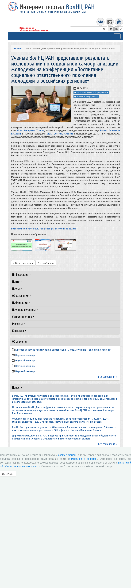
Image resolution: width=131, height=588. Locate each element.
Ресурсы (17, 324)
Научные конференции (87, 96)
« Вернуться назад (23, 263)
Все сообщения (46, 263)
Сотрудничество (22, 317)
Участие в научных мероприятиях (92, 92)
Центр (16, 281)
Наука (16, 288)
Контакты (18, 331)
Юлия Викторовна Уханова (30, 130)
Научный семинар (25, 365)
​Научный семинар (25, 355)
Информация (20, 274)
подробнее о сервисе (82, 458)
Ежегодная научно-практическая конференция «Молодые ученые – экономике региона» (63, 349)
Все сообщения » (107, 376)
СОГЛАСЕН (8, 473)
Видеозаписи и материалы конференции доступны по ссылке (43, 228)
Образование (20, 296)
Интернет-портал (57, 7)
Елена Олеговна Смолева (59, 133)
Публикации (20, 303)
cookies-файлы (67, 455)
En (121, 28)
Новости (18, 48)
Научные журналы (24, 310)
